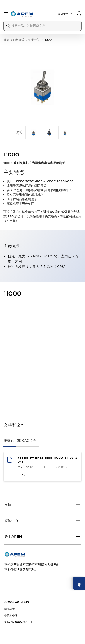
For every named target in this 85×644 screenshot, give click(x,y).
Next (78, 132)
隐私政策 (9, 609)
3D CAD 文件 (26, 440)
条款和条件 (10, 615)
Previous (6, 132)
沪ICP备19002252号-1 (18, 622)
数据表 (9, 440)
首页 (6, 39)
